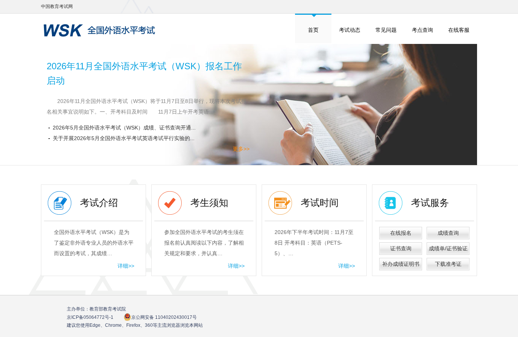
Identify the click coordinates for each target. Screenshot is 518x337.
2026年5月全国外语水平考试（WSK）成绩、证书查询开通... (124, 128)
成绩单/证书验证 (448, 248)
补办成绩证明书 (400, 264)
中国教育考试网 (57, 6)
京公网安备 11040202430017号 (164, 317)
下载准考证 (448, 264)
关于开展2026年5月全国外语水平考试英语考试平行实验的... (124, 138)
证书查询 (400, 248)
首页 (313, 30)
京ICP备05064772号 (90, 317)
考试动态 (349, 30)
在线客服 (458, 30)
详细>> (126, 266)
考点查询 (422, 30)
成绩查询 (448, 233)
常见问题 (386, 30)
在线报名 (400, 233)
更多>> (241, 149)
